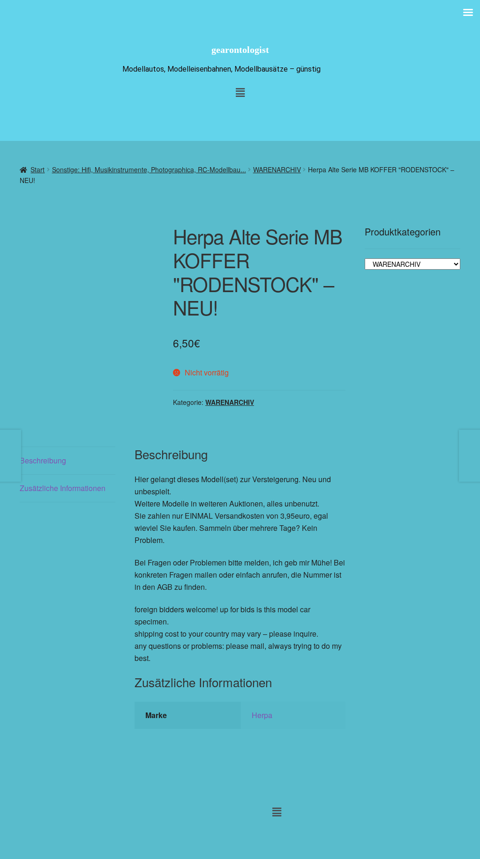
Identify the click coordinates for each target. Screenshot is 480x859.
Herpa (262, 715)
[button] (277, 812)
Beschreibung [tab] (43, 460)
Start (37, 169)
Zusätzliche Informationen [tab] (62, 488)
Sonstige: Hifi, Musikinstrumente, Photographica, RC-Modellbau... (149, 169)
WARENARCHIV (277, 169)
